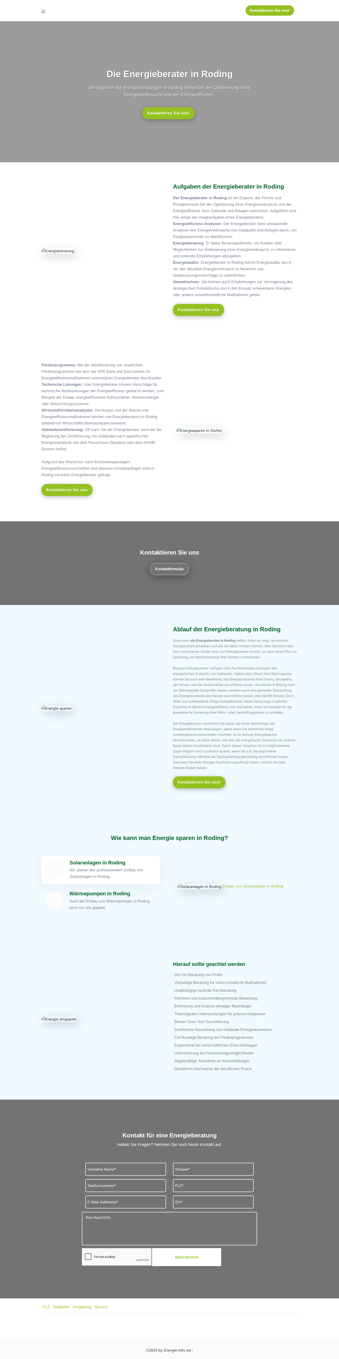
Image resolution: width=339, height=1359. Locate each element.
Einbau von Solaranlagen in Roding (253, 886)
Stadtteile (61, 1307)
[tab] (101, 869)
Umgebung (82, 1307)
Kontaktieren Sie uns (198, 310)
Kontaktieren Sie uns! (270, 10)
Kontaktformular (169, 569)
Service (101, 1307)
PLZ (46, 1307)
